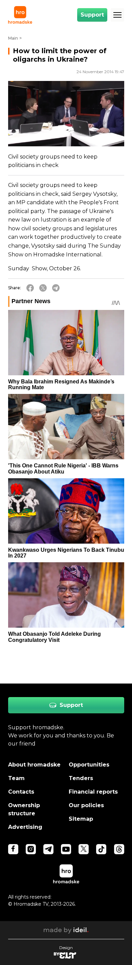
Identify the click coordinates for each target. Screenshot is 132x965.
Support (92, 15)
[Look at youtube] (66, 849)
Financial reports (93, 792)
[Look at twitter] (84, 849)
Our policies (86, 805)
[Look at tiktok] (101, 849)
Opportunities (89, 764)
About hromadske (34, 764)
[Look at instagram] (31, 849)
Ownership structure (24, 809)
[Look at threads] (119, 849)
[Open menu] (117, 15)
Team (16, 778)
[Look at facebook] (13, 849)
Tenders (81, 778)
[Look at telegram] (48, 849)
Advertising (25, 827)
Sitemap (81, 819)
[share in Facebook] (30, 288)
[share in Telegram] (56, 288)
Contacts (21, 792)
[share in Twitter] (43, 288)
